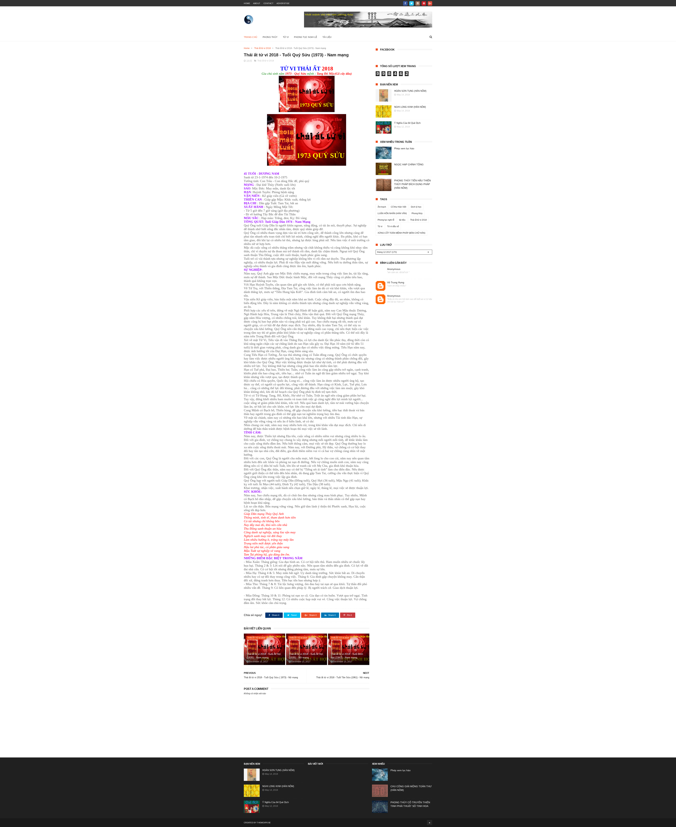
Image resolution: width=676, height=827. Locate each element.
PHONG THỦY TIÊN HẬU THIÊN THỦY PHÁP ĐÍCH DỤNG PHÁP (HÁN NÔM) (412, 184)
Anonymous (393, 269)
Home (247, 48)
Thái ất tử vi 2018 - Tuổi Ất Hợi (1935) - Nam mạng (263, 656)
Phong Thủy (270, 37)
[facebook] (405, 3)
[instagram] (417, 3)
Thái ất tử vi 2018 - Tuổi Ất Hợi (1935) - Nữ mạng (306, 656)
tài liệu (402, 220)
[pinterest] (424, 3)
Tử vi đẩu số (393, 226)
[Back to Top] (429, 822)
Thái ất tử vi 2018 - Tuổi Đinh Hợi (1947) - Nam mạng (347, 656)
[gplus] (430, 3)
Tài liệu (327, 37)
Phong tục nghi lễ (305, 37)
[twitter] (411, 3)
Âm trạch (382, 207)
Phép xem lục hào (404, 148)
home (247, 3)
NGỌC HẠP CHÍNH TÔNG (409, 164)
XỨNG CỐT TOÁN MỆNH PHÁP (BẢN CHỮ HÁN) (401, 233)
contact (269, 3)
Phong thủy (417, 213)
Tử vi (286, 37)
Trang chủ (250, 37)
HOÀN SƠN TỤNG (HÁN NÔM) (410, 91)
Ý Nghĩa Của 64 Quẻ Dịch (407, 123)
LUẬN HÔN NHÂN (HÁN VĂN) (392, 213)
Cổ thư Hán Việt (398, 207)
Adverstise (283, 3)
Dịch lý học (416, 207)
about (256, 3)
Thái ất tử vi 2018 (262, 48)
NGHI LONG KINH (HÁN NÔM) (410, 107)
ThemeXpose (264, 823)
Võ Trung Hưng (395, 282)
